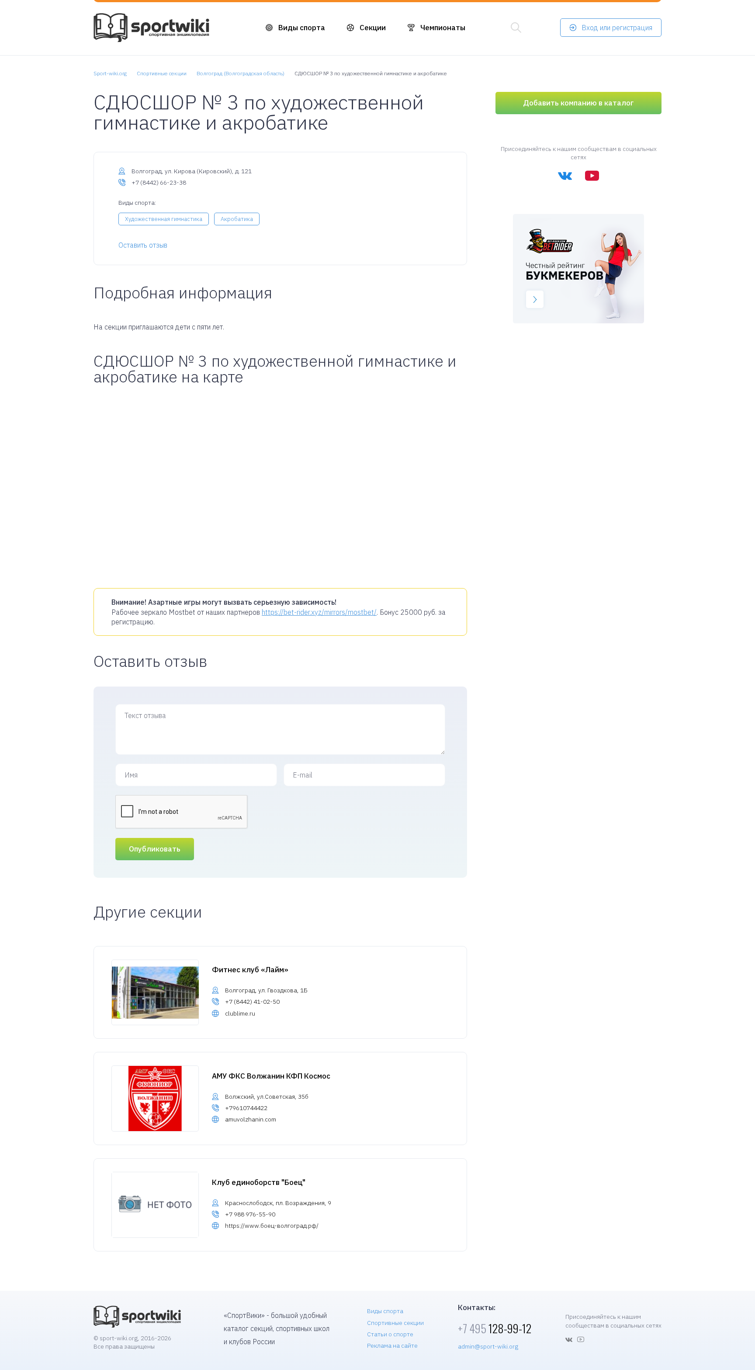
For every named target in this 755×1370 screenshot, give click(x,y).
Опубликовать (154, 849)
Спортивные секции (395, 1323)
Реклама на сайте (392, 1345)
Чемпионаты (442, 27)
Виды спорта (301, 27)
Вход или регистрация (617, 27)
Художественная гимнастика (163, 219)
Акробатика (237, 219)
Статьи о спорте (390, 1334)
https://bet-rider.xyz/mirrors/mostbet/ (319, 612)
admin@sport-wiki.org (488, 1346)
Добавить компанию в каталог (578, 103)
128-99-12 (494, 1328)
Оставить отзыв (142, 245)
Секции (373, 27)
